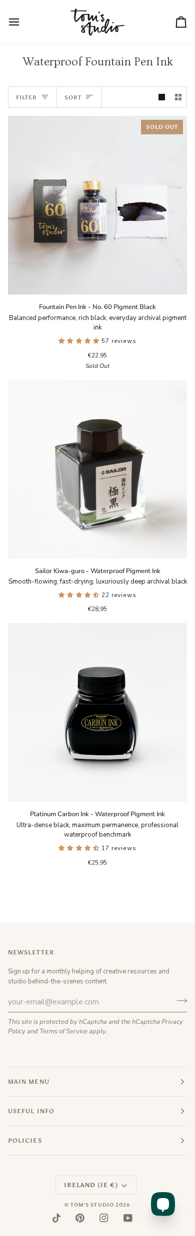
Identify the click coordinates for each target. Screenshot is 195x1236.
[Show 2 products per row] (178, 97)
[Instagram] (104, 1218)
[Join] (178, 1000)
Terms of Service (64, 1031)
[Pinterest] (80, 1218)
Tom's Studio (92, 1205)
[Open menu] (23, 22)
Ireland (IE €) (91, 1185)
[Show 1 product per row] (162, 97)
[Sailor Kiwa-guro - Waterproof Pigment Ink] (97, 469)
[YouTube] (128, 1218)
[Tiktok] (56, 1218)
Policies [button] (25, 1140)
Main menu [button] (29, 1081)
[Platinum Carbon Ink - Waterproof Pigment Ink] (97, 712)
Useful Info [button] (31, 1111)
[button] (80, 340)
